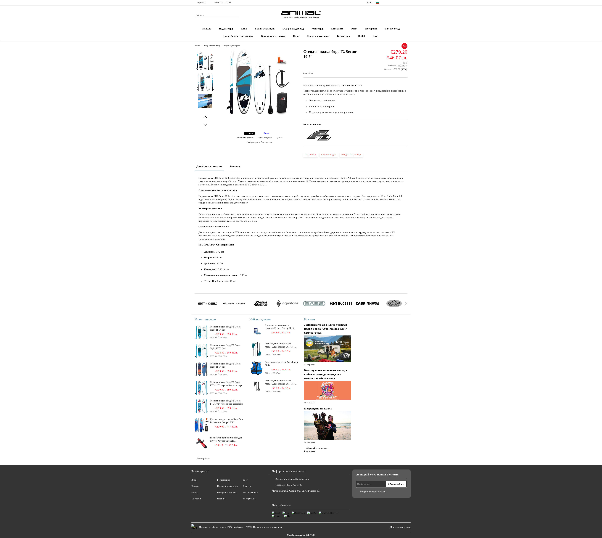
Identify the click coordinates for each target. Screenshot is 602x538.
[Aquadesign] (260, 304)
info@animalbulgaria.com (296, 479)
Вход (193, 480)
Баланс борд (392, 28)
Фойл (354, 28)
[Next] (405, 303)
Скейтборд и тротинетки (238, 36)
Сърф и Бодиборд (293, 28)
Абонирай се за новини (316, 448)
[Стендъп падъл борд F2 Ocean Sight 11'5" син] (202, 369)
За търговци (249, 499)
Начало (206, 28)
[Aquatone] (287, 304)
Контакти (196, 499)
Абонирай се (203, 458)
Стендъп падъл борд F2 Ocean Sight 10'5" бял (225, 347)
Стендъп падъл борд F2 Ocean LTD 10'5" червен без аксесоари (226, 402)
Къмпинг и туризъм (273, 36)
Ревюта (235, 166)
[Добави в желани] (405, 125)
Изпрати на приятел (245, 137)
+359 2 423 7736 (222, 2)
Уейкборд (317, 28)
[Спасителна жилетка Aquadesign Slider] (256, 368)
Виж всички (309, 451)
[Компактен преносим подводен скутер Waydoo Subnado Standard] (202, 443)
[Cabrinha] (367, 304)
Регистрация (223, 480)
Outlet (361, 36)
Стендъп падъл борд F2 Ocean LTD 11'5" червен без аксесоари (226, 384)
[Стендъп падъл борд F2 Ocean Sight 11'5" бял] (202, 332)
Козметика (343, 36)
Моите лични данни (400, 527)
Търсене (247, 486)
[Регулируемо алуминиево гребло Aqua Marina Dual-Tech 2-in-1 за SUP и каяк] (256, 349)
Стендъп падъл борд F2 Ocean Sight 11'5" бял (225, 328)
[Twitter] (391, 2)
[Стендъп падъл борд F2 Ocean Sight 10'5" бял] (202, 351)
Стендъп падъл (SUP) (211, 46)
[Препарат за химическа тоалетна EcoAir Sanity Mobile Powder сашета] (256, 331)
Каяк (244, 28)
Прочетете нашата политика (267, 527)
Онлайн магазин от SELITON (301, 535)
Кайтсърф (337, 28)
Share (250, 133)
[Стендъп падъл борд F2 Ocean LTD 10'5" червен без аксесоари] (202, 406)
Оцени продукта (265, 137)
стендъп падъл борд (351, 154)
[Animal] (207, 304)
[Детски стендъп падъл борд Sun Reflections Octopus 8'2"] (202, 425)
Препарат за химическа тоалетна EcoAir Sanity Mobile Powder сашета (280, 327)
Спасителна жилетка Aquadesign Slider (281, 364)
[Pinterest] (405, 2)
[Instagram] (396, 2)
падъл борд (310, 154)
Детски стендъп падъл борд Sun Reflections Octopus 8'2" (226, 421)
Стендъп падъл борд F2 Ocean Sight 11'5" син (225, 365)
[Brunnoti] (340, 304)
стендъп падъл (328, 154)
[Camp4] (394, 304)
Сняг (296, 36)
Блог (376, 36)
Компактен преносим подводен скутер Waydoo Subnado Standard (226, 440)
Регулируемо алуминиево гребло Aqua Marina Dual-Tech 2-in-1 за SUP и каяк (280, 345)
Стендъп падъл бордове (231, 46)
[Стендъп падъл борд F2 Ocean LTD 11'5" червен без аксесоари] (202, 388)
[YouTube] (401, 2)
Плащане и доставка (227, 486)
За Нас (194, 492)
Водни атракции (265, 28)
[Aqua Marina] (234, 304)
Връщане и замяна (226, 492)
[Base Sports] (314, 304)
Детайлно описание (209, 166)
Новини (221, 499)
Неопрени (371, 28)
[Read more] (327, 349)
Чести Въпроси (250, 492)
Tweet (266, 133)
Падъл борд (226, 28)
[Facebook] (387, 2)
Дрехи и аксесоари (318, 36)
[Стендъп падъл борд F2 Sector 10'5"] (258, 114)
